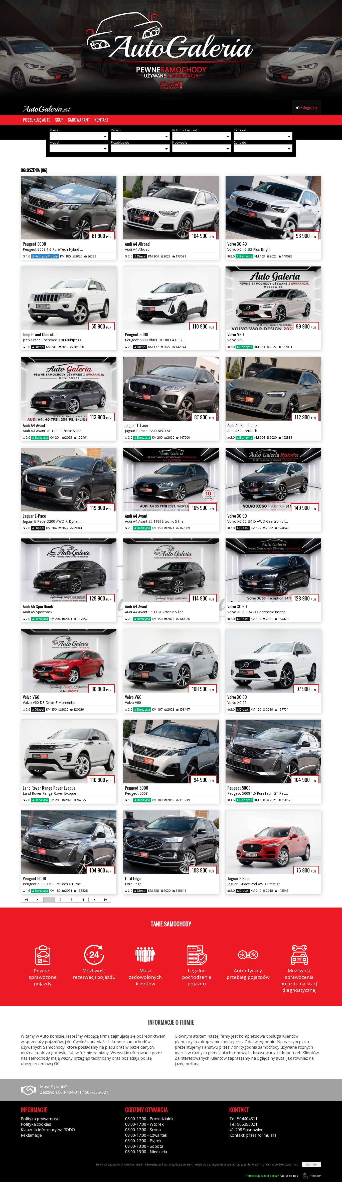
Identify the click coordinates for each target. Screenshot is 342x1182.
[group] (171, 50)
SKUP (59, 120)
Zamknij (311, 1164)
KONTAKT (101, 120)
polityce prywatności (286, 1164)
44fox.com (315, 1175)
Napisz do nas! (272, 1175)
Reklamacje (31, 1135)
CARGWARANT (79, 120)
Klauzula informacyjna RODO (48, 1129)
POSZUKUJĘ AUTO (37, 120)
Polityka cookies (36, 1124)
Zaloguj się (308, 108)
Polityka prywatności (40, 1118)
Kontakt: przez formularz (252, 1135)
